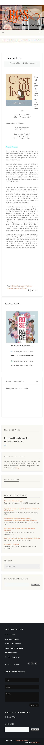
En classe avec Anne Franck (22, 365)
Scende (24, 288)
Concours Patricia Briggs (13, 501)
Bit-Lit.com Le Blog (22, 740)
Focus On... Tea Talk (11, 544)
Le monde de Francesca (13, 643)
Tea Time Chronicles (12, 657)
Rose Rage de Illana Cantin (22, 345)
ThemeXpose (35, 742)
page (18, 468)
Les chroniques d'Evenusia (14, 648)
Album (13, 286)
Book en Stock (10, 635)
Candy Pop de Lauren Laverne (22, 355)
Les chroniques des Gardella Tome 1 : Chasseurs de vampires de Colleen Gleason (20, 519)
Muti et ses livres (11, 652)
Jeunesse (17, 288)
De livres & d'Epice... (12, 639)
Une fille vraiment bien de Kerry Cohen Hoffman (22, 538)
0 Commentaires (30, 63)
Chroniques (21, 286)
